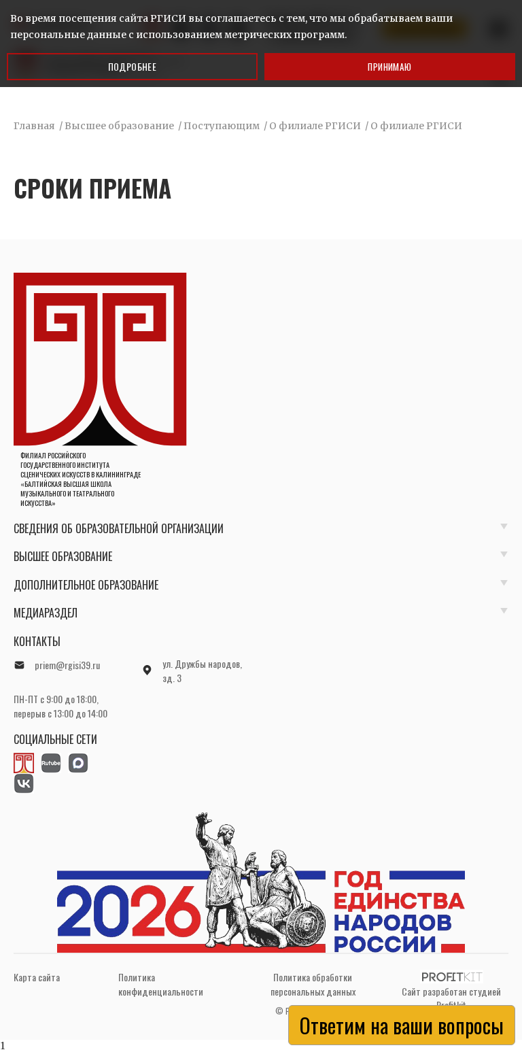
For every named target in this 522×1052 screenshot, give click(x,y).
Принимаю (389, 66)
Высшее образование (63, 556)
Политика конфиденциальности (160, 984)
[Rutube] (51, 763)
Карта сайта (37, 977)
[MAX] (78, 763)
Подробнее (132, 66)
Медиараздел (45, 613)
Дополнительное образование (86, 585)
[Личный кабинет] (24, 763)
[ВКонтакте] (24, 783)
